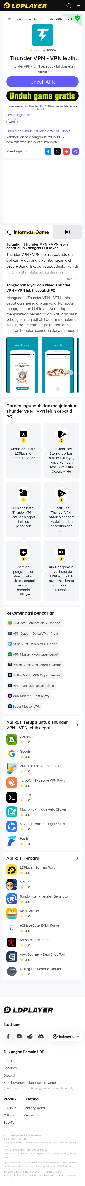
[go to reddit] (29, 1036)
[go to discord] (40, 1036)
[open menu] (78, 5)
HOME (11, 19)
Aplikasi (25, 19)
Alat (37, 19)
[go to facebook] (8, 1036)
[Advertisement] (42, 191)
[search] (68, 5)
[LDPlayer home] (25, 5)
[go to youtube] (19, 1036)
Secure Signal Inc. (19, 115)
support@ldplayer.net (60, 1166)
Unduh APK (42, 82)
